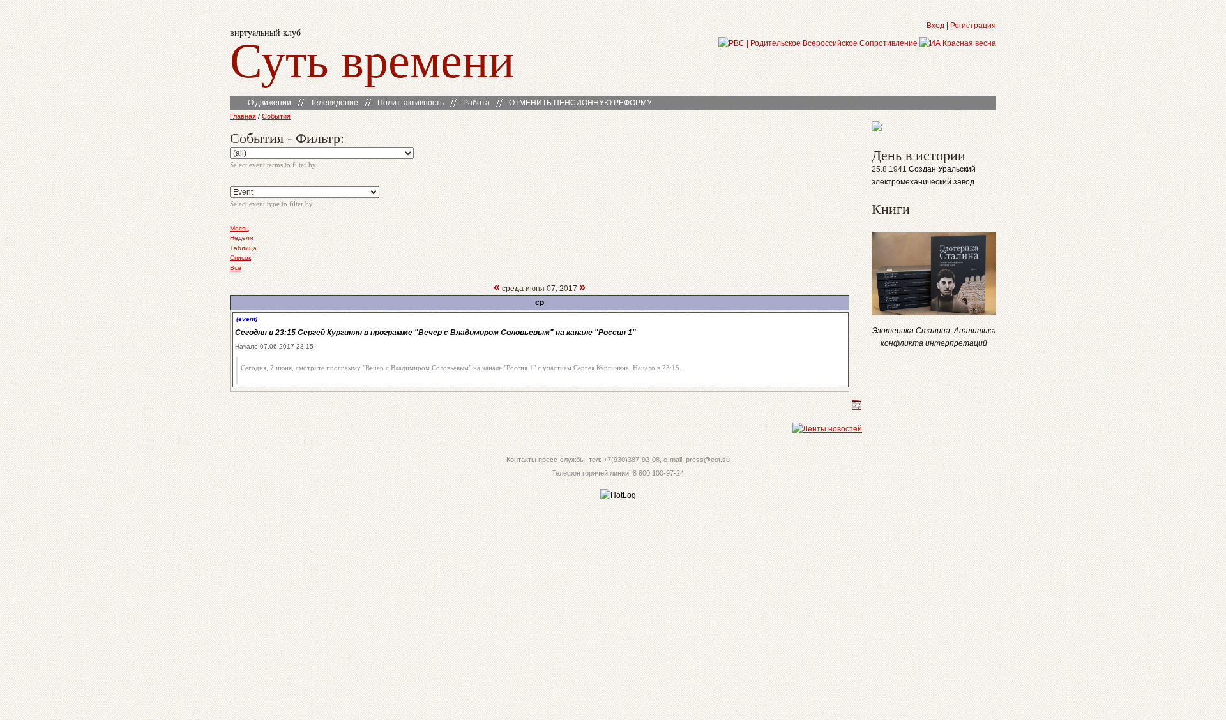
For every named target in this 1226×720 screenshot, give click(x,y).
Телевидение (334, 102)
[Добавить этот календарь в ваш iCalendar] (857, 407)
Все (235, 267)
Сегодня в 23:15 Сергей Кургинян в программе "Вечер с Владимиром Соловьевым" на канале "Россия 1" (435, 332)
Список (240, 257)
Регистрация (973, 25)
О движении (269, 102)
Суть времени (372, 58)
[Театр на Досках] (877, 128)
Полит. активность (410, 102)
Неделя (241, 237)
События (276, 116)
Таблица (243, 247)
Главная (243, 116)
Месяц (239, 228)
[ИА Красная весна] (958, 43)
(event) (246, 318)
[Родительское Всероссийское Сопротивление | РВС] (818, 43)
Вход (935, 25)
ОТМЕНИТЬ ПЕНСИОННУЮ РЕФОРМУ (580, 102)
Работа (476, 102)
